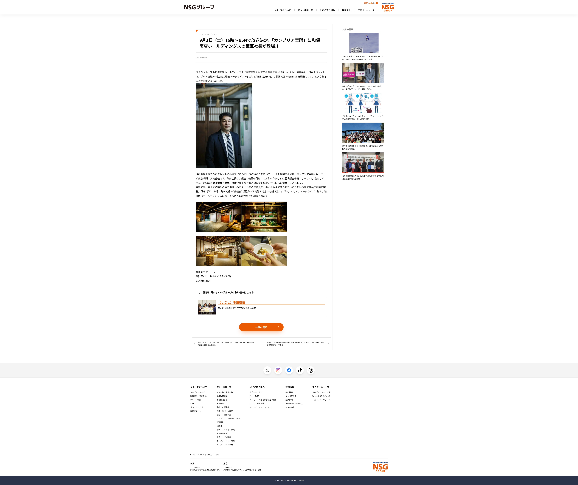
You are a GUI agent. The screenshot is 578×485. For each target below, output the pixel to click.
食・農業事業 (222, 433)
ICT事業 (220, 422)
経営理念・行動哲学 (198, 396)
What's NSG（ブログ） (321, 396)
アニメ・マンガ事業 (225, 444)
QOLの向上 (290, 407)
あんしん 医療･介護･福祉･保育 (263, 399)
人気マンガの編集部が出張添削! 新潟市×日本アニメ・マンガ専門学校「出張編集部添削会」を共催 (295, 343)
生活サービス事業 (224, 437)
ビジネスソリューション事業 (228, 418)
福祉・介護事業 (223, 407)
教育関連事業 (222, 399)
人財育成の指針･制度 (294, 403)
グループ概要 (195, 399)
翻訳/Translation (369, 3)
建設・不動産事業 (224, 415)
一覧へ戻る (261, 327)
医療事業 (220, 403)
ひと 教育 (254, 396)
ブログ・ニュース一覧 (321, 392)
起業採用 (289, 399)
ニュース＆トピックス (321, 399)
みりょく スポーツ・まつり (261, 407)
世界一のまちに (256, 392)
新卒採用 (289, 392)
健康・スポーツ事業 (225, 411)
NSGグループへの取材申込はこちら (204, 454)
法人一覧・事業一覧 (225, 392)
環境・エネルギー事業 (226, 429)
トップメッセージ (197, 392)
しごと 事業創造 (257, 403)
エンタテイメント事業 (226, 441)
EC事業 (219, 426)
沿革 (192, 403)
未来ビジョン (195, 411)
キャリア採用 (291, 396)
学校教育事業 (222, 396)
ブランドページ (196, 407)
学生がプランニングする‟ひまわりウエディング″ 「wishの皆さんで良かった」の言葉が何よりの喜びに (226, 343)
